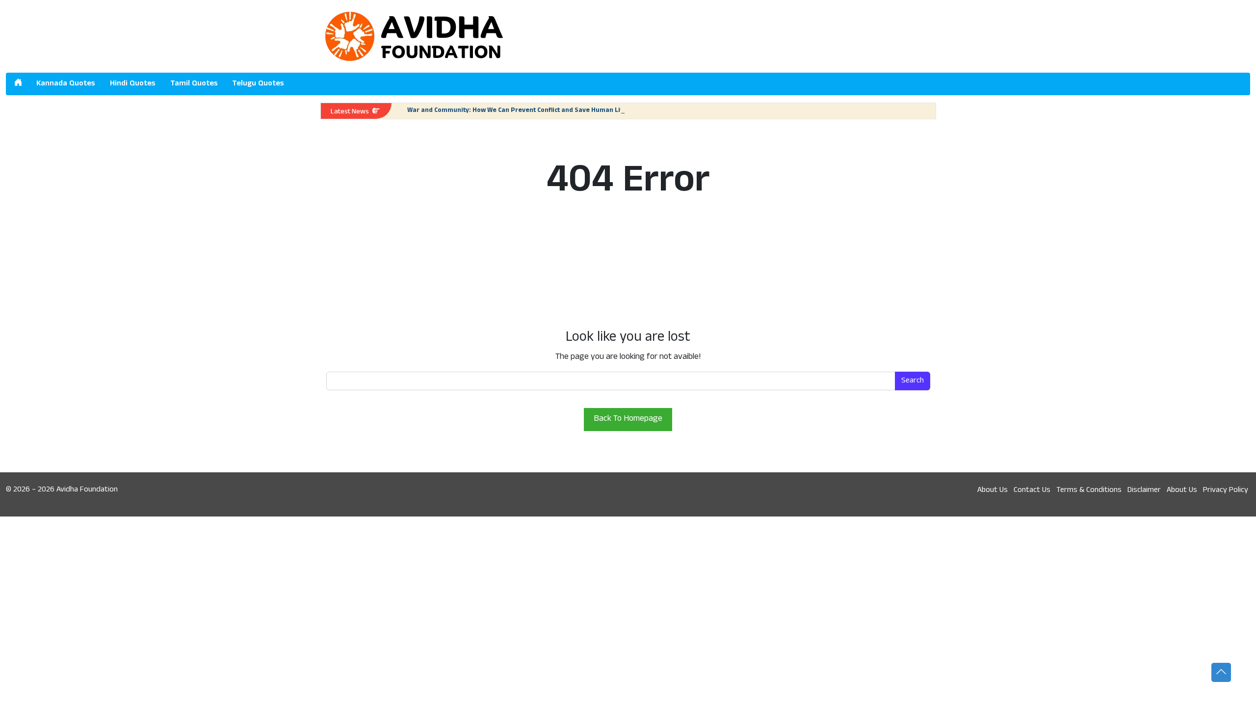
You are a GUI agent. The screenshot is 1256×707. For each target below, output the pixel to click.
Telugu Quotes (258, 84)
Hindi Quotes (133, 84)
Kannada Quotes (65, 84)
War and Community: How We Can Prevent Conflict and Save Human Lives (519, 111)
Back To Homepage (628, 419)
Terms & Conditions (1089, 490)
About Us (992, 490)
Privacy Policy (1225, 490)
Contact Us (1032, 490)
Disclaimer (1144, 490)
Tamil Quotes (194, 84)
